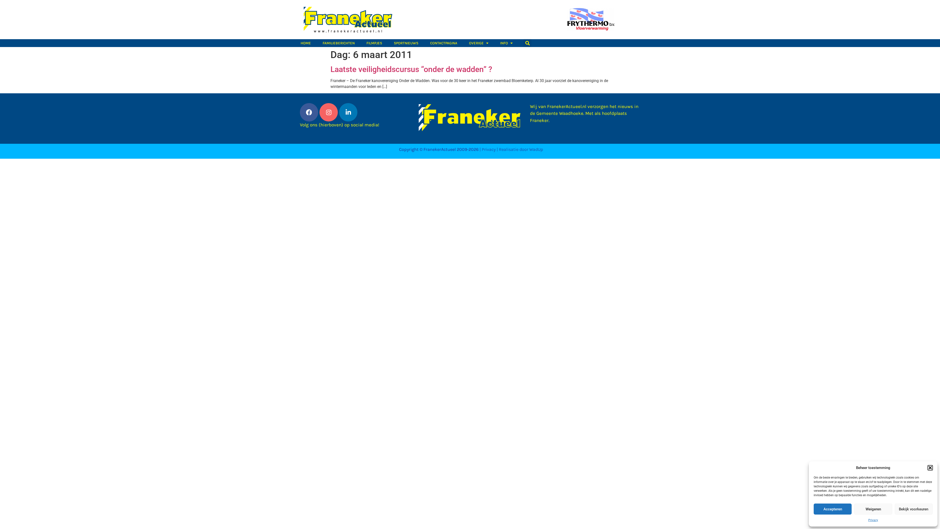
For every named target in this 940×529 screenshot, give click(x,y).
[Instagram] (328, 112)
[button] (930, 467)
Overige (476, 43)
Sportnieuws (406, 43)
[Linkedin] (348, 112)
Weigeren (873, 509)
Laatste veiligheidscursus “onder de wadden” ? (411, 69)
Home (306, 43)
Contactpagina (443, 43)
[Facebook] (309, 112)
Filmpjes (374, 43)
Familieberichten (339, 43)
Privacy (873, 520)
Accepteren (832, 509)
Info (504, 43)
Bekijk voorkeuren (913, 509)
